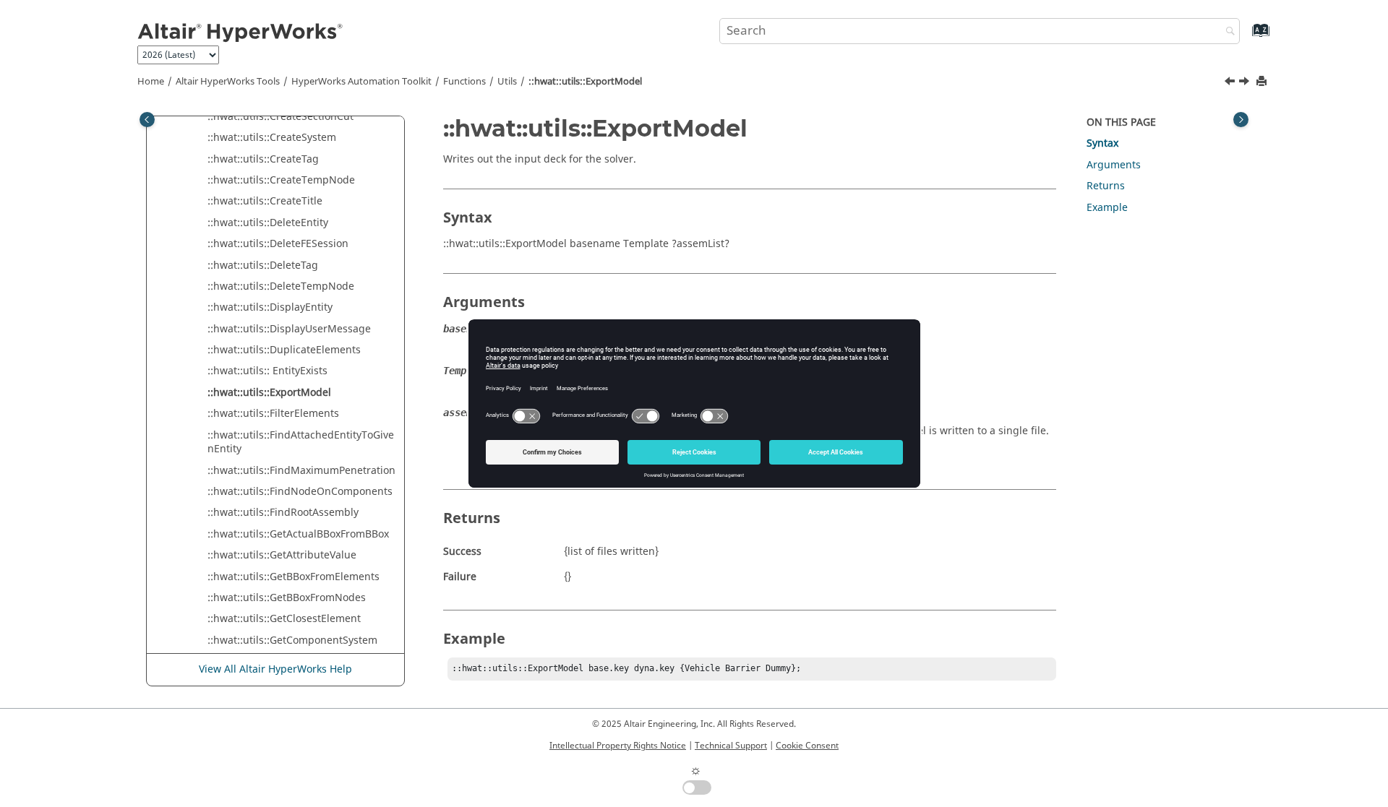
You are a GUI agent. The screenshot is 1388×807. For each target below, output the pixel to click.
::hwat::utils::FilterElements (273, 413)
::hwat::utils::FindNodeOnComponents (300, 491)
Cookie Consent (807, 745)
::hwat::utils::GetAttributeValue (281, 555)
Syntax (1102, 143)
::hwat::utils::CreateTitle (264, 201)
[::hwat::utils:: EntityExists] (1231, 83)
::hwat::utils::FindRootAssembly (283, 512)
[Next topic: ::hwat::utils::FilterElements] (1245, 83)
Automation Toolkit (361, 81)
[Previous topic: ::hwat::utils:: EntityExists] (1231, 83)
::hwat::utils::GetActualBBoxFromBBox (298, 534)
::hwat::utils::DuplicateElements (284, 350)
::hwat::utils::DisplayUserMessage (289, 329)
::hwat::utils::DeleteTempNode (280, 286)
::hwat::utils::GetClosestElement (284, 618)
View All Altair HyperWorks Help (275, 669)
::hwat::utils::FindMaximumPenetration (301, 470)
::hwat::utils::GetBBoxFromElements (293, 576)
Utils (507, 81)
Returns (1106, 186)
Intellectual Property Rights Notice (617, 745)
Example (1107, 207)
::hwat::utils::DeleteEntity (267, 222)
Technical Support (731, 745)
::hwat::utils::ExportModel (585, 81)
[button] (201, 117)
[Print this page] (1263, 82)
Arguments (1114, 165)
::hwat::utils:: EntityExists (267, 371)
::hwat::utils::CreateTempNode (281, 180)
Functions (464, 81)
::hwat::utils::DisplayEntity (270, 307)
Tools (228, 81)
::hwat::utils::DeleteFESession (277, 243)
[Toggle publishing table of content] (147, 119)
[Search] (1227, 32)
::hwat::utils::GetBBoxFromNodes (286, 597)
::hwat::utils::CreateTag (263, 159)
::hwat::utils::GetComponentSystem (292, 640)
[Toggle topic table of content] (1240, 119)
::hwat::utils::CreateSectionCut (280, 116)
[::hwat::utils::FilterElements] (1245, 83)
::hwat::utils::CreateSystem (271, 137)
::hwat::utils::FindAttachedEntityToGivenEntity (300, 442)
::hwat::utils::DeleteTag (262, 265)
